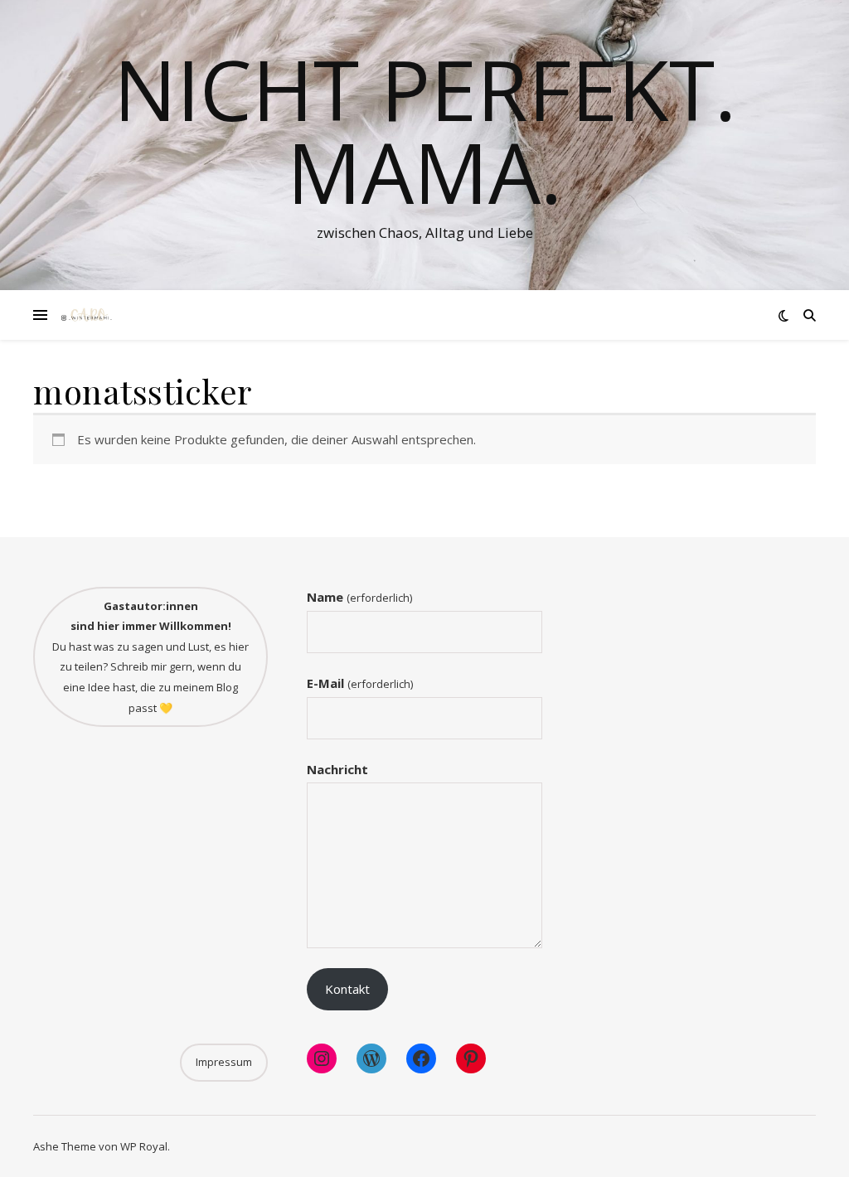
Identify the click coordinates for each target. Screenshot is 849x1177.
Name (359, 596)
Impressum (224, 1061)
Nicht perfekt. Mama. (425, 130)
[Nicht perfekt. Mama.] (87, 315)
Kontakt (347, 989)
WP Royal (143, 1146)
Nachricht (337, 769)
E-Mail (359, 683)
